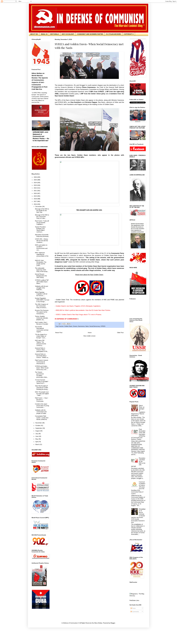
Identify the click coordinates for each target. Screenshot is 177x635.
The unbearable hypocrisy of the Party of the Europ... (41, 269)
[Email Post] (59, 323)
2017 (35, 201)
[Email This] (63, 324)
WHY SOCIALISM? (68, 34)
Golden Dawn (68, 326)
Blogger (113, 623)
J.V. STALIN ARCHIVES (113, 34)
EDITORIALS (54, 34)
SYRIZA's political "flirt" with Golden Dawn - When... (42, 281)
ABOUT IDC (34, 34)
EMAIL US (44, 34)
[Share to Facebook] (68, 324)
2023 (35, 185)
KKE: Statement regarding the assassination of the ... (41, 255)
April (36, 441)
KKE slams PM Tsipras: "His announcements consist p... (40, 343)
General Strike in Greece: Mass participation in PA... (41, 349)
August (37, 431)
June (37, 436)
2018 (35, 199)
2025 (35, 180)
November (38, 423)
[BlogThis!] (64, 324)
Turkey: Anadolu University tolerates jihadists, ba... (41, 318)
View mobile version (89, 336)
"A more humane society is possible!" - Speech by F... (42, 381)
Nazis (87, 326)
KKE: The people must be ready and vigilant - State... (42, 393)
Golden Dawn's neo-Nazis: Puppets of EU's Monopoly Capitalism (78, 306)
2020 (35, 193)
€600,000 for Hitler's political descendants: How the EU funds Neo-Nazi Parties (83, 310)
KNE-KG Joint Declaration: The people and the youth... (40, 263)
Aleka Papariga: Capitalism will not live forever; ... (41, 293)
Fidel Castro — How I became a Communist (41, 399)
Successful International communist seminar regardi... (41, 329)
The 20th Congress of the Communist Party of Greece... (41, 305)
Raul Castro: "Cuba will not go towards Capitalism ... (42, 222)
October (38, 425)
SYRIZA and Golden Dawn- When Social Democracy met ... (41, 367)
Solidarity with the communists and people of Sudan (40, 411)
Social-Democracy (94, 326)
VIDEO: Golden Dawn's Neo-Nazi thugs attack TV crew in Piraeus (78, 314)
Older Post (120, 332)
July (36, 433)
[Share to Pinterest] (70, 324)
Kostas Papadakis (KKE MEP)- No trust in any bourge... (42, 299)
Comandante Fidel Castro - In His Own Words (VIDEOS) (41, 417)
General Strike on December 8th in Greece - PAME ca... (42, 355)
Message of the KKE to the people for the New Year (42, 210)
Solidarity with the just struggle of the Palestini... (41, 287)
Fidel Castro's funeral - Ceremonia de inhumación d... (42, 361)
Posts (134, 608)
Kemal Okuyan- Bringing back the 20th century (41, 275)
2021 (35, 190)
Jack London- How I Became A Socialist (41, 323)
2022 (35, 188)
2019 (35, 196)
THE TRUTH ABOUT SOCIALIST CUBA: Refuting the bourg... (41, 387)
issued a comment (69, 255)
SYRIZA (103, 326)
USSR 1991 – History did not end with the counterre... (41, 240)
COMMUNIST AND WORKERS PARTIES (90, 34)
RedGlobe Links (134, 600)
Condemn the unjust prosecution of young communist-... (42, 405)
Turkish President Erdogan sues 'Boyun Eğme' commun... (40, 229)
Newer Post (58, 332)
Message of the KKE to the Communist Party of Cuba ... (42, 216)
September (38, 428)
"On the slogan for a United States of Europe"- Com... (41, 336)
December (38, 206)
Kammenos (81, 326)
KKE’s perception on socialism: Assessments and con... (41, 247)
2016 (35, 204)
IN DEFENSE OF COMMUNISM (66, 319)
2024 (35, 182)
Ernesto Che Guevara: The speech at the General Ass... (42, 312)
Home (90, 332)
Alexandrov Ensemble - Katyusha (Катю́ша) (42, 235)
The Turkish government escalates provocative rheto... (41, 374)
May (36, 439)
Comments (135, 611)
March (37, 444)
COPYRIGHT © (129, 34)
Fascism (61, 326)
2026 (35, 177)
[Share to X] (66, 324)
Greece (75, 326)
